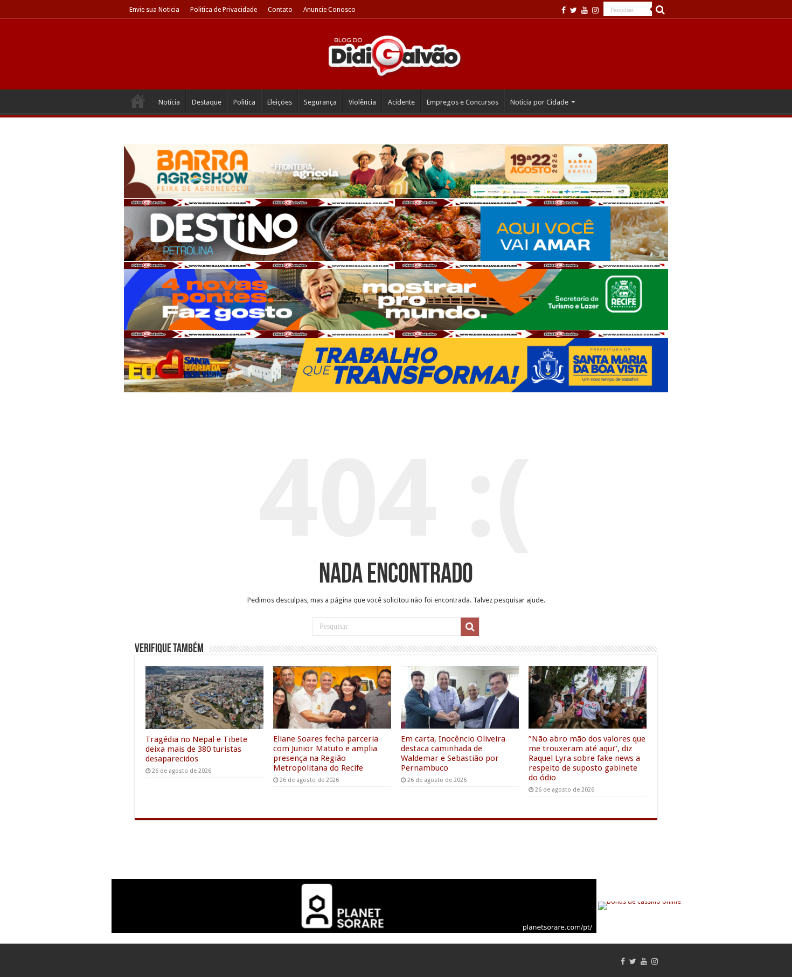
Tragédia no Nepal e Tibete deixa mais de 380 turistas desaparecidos (196, 749)
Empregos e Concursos (462, 102)
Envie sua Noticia (154, 9)
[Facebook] (563, 10)
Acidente (401, 102)
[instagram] (595, 10)
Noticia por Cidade (539, 102)
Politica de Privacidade (223, 9)
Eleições (279, 102)
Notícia (169, 102)
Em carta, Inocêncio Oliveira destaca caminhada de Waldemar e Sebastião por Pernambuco (453, 753)
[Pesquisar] (660, 10)
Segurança (320, 102)
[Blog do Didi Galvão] (396, 55)
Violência (362, 102)
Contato (280, 9)
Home (138, 100)
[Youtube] (584, 10)
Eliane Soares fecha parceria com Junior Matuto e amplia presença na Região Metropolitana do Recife (325, 753)
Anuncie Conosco (329, 9)
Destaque (206, 102)
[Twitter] (573, 10)
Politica (244, 102)
